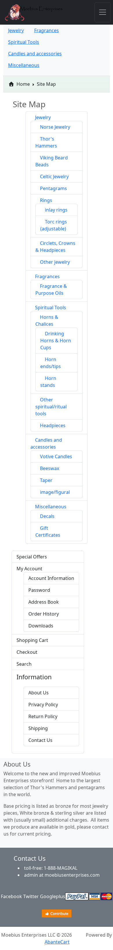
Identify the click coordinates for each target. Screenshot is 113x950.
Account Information (51, 578)
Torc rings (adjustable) (53, 225)
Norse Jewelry (55, 127)
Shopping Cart (32, 640)
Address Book (43, 602)
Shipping (38, 728)
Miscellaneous (50, 506)
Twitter (31, 896)
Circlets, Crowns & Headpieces (55, 246)
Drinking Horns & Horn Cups (55, 340)
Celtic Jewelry (54, 176)
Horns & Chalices (46, 320)
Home (22, 84)
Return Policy (42, 716)
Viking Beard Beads (51, 161)
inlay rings (56, 210)
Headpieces (52, 425)
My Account (29, 568)
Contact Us (40, 740)
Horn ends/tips (50, 363)
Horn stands (48, 381)
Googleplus (52, 896)
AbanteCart (57, 942)
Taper (46, 480)
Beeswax (49, 468)
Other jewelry (55, 262)
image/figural (55, 492)
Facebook (11, 896)
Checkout (27, 652)
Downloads (40, 626)
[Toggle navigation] (102, 12)
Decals (47, 516)
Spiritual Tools (50, 307)
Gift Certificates (47, 531)
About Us (38, 692)
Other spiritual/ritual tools (51, 406)
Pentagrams (53, 188)
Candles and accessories (46, 443)
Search (24, 664)
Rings (46, 200)
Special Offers (32, 557)
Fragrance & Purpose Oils (51, 289)
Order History (43, 614)
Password (39, 590)
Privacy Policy (43, 704)
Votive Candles (56, 456)
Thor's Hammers (46, 142)
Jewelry (43, 117)
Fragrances (47, 276)
